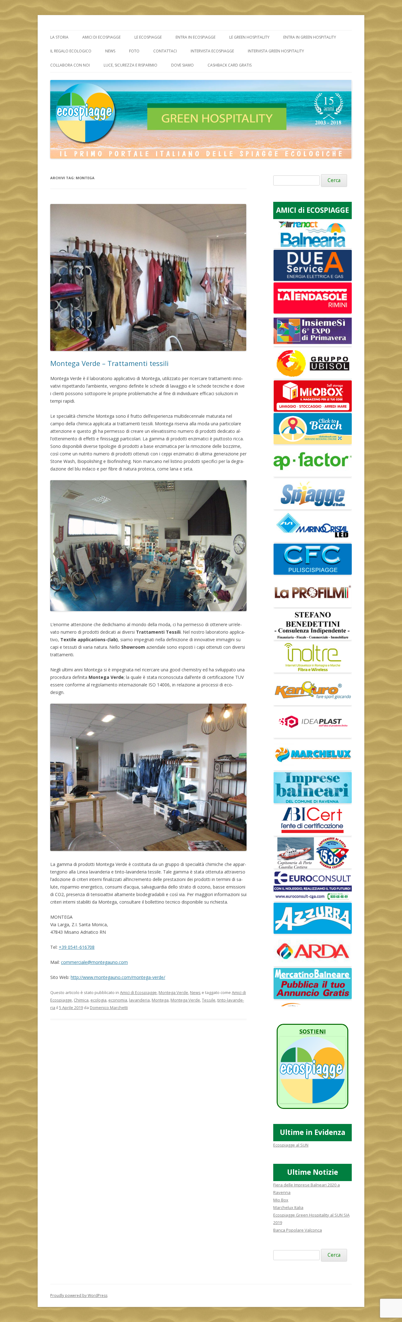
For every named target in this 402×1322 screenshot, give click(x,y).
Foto (134, 51)
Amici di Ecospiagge (101, 37)
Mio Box (280, 1200)
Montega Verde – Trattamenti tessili (109, 363)
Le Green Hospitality (249, 37)
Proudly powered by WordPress (78, 1295)
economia (117, 1000)
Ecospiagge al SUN (290, 1145)
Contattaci (165, 51)
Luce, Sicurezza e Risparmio (130, 65)
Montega (160, 1000)
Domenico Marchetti (109, 1007)
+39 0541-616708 (77, 947)
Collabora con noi (70, 65)
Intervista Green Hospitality (276, 51)
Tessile (208, 1000)
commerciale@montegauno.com (94, 962)
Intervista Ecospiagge (212, 51)
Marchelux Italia (288, 1207)
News (110, 51)
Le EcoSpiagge (148, 37)
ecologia (98, 1000)
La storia (59, 37)
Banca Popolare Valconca (297, 1230)
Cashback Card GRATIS (230, 65)
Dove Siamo (182, 65)
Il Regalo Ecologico (70, 51)
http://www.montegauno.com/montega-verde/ (118, 977)
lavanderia (139, 1000)
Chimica (81, 1000)
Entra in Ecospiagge (195, 37)
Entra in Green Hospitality (309, 37)
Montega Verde (173, 992)
